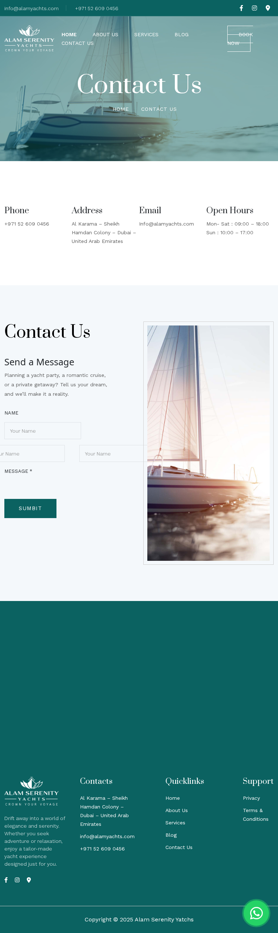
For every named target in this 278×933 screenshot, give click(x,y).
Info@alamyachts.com (166, 224)
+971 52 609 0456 (96, 8)
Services (146, 34)
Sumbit (30, 508)
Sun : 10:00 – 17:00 (229, 232)
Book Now (240, 38)
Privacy (251, 798)
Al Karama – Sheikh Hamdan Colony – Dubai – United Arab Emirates (104, 232)
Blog (181, 34)
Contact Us (78, 43)
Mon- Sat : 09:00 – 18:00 (237, 224)
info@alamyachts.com (31, 8)
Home (69, 34)
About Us (105, 34)
